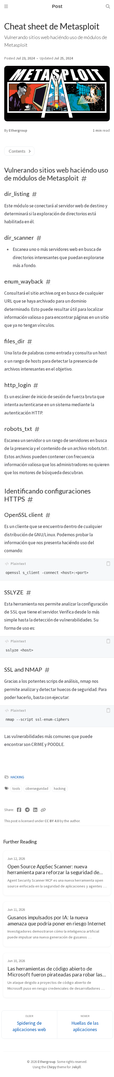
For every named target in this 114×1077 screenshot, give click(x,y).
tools (16, 788)
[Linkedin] (35, 810)
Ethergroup (18, 130)
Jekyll (76, 1067)
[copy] (108, 563)
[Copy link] (43, 810)
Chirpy (51, 1067)
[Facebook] (19, 810)
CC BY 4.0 (52, 821)
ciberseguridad (36, 788)
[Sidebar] (6, 6)
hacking (59, 788)
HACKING (17, 777)
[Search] (108, 6)
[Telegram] (27, 810)
